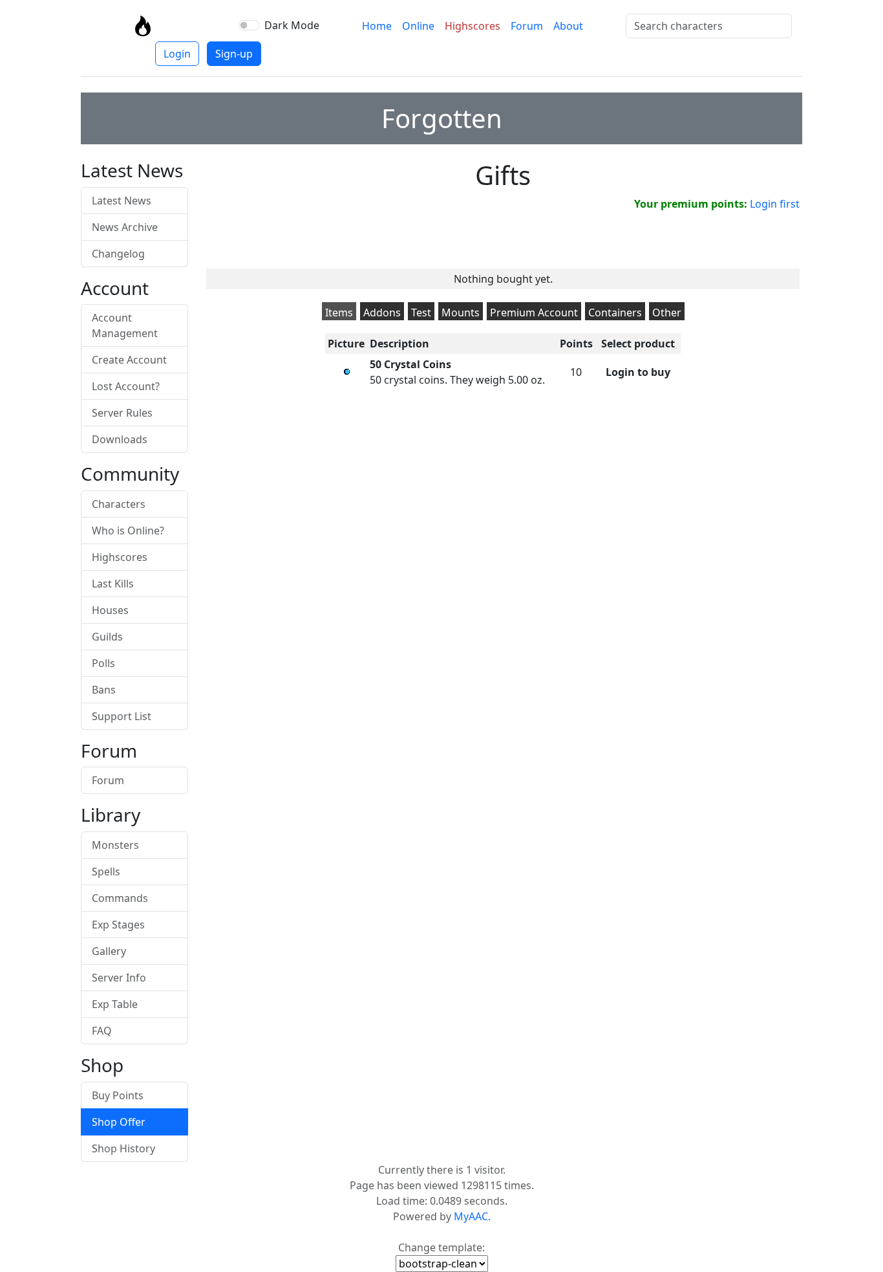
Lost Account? (126, 386)
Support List (121, 716)
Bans (104, 690)
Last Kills (113, 583)
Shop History (123, 1148)
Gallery (109, 951)
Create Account (129, 360)
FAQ (102, 1031)
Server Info (119, 977)
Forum (527, 26)
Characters (118, 504)
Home (377, 26)
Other (666, 312)
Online (418, 26)
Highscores (472, 26)
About (568, 26)
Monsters (115, 845)
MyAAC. (472, 1216)
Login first (775, 204)
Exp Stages (118, 924)
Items (339, 312)
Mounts (461, 312)
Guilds (107, 637)
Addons (382, 312)
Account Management (125, 325)
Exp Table (115, 1004)
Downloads (119, 439)
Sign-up (234, 54)
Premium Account (534, 312)
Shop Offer (118, 1122)
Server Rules (122, 413)
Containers (615, 312)
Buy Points (118, 1095)
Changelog (118, 254)
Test (421, 312)
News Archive (125, 227)
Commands (120, 898)
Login (177, 54)
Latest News (121, 200)
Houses (110, 610)
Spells (106, 871)
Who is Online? (128, 530)
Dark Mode (291, 25)
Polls (103, 663)
